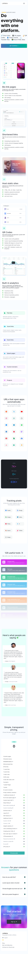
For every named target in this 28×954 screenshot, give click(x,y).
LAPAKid (4, 3)
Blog (3, 943)
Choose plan (14, 853)
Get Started (13, 45)
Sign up (13, 921)
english (6, 937)
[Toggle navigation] (24, 3)
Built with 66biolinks (7, 945)
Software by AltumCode (8, 947)
